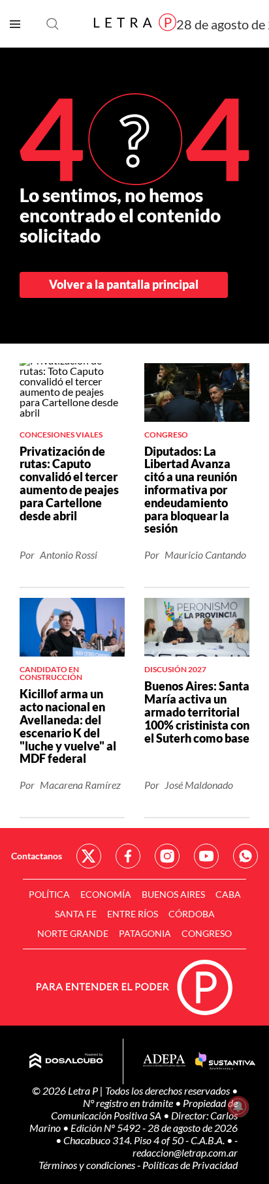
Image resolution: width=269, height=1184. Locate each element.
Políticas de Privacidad (190, 1165)
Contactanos (36, 855)
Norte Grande (72, 933)
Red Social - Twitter (89, 856)
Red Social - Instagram (167, 856)
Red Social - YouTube (206, 856)
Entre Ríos (132, 913)
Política (49, 894)
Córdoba (191, 913)
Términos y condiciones (88, 1165)
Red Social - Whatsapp (245, 856)
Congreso (207, 933)
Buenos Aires (173, 894)
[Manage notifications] (238, 1106)
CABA (228, 894)
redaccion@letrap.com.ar (185, 1152)
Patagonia (145, 933)
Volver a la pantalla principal (123, 284)
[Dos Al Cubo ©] (66, 1061)
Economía (105, 894)
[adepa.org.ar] (164, 1061)
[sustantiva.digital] (225, 1061)
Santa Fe (76, 913)
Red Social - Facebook (128, 856)
